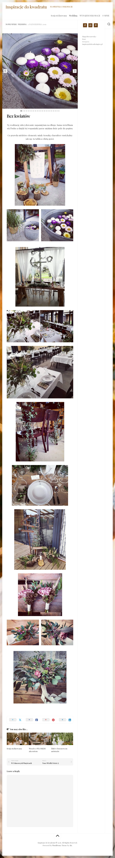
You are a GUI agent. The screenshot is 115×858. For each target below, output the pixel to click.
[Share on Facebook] (31, 719)
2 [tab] (22, 110)
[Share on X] (15, 719)
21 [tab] (57, 110)
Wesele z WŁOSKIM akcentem (37, 749)
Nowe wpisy (11, 24)
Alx (71, 845)
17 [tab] (49, 110)
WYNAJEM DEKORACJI (90, 15)
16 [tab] (48, 110)
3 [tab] (24, 110)
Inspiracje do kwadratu (26, 6)
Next (75, 71)
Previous (5, 71)
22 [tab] (58, 110)
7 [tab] (31, 110)
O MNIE (105, 15)
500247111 (85, 42)
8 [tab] (33, 110)
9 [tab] (35, 110)
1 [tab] (21, 110)
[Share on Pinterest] (48, 719)
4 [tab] (26, 110)
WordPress (56, 845)
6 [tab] (30, 110)
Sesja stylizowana (59, 15)
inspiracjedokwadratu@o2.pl (92, 44)
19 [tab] (53, 110)
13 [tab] (42, 110)
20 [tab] (55, 110)
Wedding (73, 15)
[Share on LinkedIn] (65, 719)
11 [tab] (39, 110)
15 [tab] (46, 110)
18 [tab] (51, 110)
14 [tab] (44, 110)
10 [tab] (37, 110)
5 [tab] (28, 110)
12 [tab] (40, 110)
